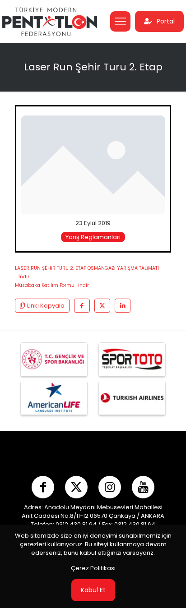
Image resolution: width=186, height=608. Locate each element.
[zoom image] (155, 126)
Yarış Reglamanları (93, 237)
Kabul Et (93, 589)
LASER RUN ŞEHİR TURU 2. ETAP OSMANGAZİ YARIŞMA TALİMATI (87, 268)
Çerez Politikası (93, 568)
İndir (24, 276)
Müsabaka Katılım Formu (44, 285)
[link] (93, 164)
